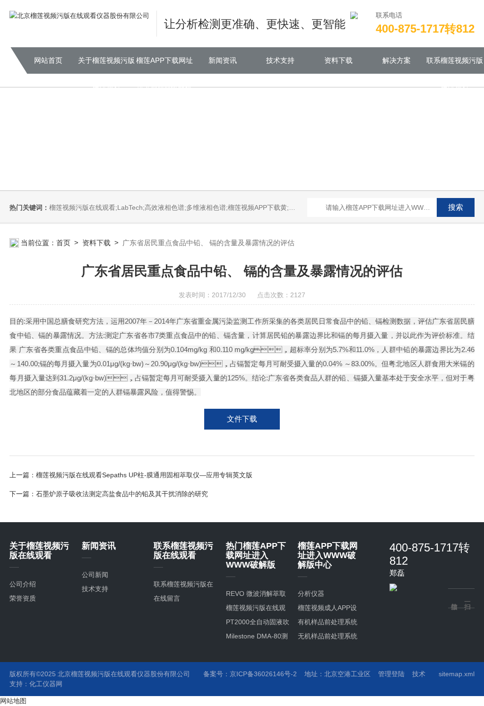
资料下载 (338, 60)
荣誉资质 (22, 598)
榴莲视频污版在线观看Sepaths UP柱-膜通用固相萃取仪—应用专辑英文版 (144, 475)
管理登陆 (391, 674)
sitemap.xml (457, 674)
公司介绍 (22, 584)
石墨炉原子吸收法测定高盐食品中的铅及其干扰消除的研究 (122, 494)
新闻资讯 (222, 60)
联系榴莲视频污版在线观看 (454, 65)
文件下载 (242, 419)
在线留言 (167, 598)
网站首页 (48, 60)
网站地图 (13, 701)
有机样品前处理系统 (327, 622)
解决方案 (396, 60)
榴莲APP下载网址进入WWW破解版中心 (164, 65)
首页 (63, 243)
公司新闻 (95, 574)
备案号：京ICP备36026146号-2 (250, 674)
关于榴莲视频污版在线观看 (106, 65)
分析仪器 (311, 593)
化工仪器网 (45, 684)
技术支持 (280, 60)
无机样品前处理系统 (327, 636)
